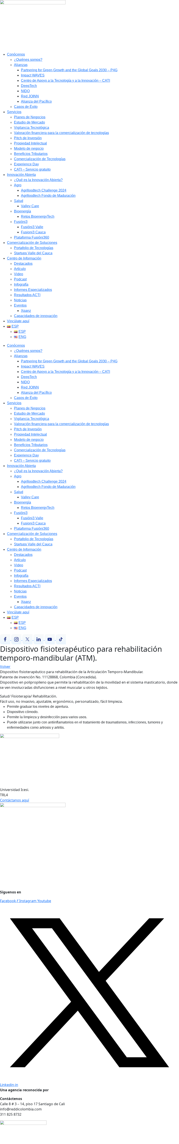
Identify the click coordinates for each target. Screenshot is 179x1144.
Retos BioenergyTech (37, 216)
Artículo (20, 269)
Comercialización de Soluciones (32, 242)
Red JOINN (30, 96)
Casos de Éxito (26, 107)
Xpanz (26, 310)
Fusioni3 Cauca (33, 232)
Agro (17, 185)
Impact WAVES (33, 75)
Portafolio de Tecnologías (33, 248)
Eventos (20, 305)
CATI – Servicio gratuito (32, 169)
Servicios (14, 112)
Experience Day (26, 164)
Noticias (20, 300)
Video (18, 274)
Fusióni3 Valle (32, 227)
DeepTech (29, 86)
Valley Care (30, 206)
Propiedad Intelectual (30, 143)
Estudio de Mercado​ (29, 122)
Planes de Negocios (29, 117)
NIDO (25, 91)
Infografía (21, 284)
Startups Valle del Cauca (33, 253)
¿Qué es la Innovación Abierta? (38, 180)
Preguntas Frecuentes (18, 874)
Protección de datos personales (26, 866)
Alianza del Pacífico (36, 101)
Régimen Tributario (16, 883)
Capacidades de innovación (35, 316)
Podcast (20, 279)
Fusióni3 (21, 222)
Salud (18, 201)
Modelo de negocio (29, 148)
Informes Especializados (33, 290)
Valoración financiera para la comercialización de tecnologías (61, 133)
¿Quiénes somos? (28, 59)
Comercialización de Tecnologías (39, 159)
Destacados (23, 263)
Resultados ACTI (27, 295)
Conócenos (16, 54)
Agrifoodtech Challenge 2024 (43, 190)
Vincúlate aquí (18, 321)
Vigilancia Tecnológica (31, 127)
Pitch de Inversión (28, 138)
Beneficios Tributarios (31, 154)
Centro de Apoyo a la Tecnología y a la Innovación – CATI (65, 80)
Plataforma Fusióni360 (31, 237)
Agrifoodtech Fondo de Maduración (48, 195)
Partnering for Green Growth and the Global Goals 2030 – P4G (69, 70)
